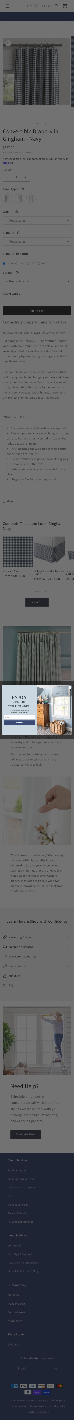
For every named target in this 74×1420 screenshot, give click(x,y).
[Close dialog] (70, 687)
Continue (19, 723)
